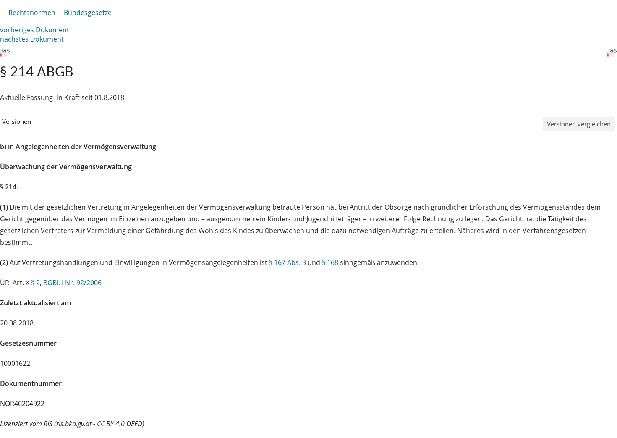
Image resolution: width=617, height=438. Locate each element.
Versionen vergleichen (579, 124)
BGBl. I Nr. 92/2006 (72, 282)
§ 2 (35, 282)
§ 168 (330, 262)
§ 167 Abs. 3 (287, 262)
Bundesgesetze (88, 12)
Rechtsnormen (31, 12)
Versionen (16, 121)
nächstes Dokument (32, 39)
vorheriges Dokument (34, 29)
